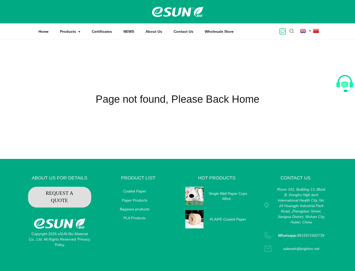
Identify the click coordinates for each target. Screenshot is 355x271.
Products (68, 31)
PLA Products (134, 218)
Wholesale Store (219, 31)
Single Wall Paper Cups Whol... (228, 196)
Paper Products (134, 200)
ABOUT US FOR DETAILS (59, 177)
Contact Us (183, 31)
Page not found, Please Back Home (177, 99)
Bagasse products (134, 209)
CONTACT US (295, 177)
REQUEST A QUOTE (59, 197)
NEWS (128, 31)
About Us (154, 31)
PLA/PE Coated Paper (228, 219)
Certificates (102, 31)
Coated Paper (134, 191)
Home (43, 31)
